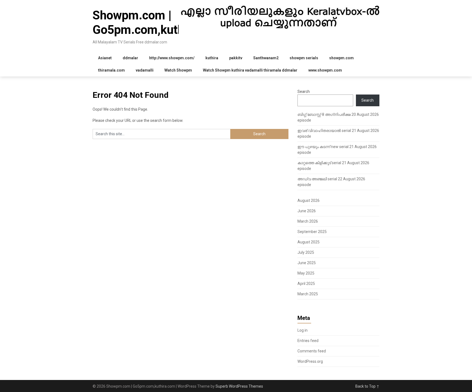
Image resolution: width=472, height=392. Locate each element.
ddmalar (130, 58)
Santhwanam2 (266, 58)
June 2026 (306, 211)
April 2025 (306, 283)
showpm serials (304, 58)
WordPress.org (310, 361)
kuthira (211, 58)
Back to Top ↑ (367, 386)
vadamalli (145, 70)
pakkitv (235, 58)
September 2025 (312, 231)
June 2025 (306, 263)
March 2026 (307, 221)
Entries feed (307, 340)
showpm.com (341, 58)
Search (303, 91)
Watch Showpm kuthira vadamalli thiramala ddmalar (250, 70)
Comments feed (311, 351)
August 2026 (308, 200)
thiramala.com (111, 70)
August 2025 (308, 242)
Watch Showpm (178, 70)
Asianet (105, 58)
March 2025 (307, 294)
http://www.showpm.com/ (171, 58)
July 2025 (305, 252)
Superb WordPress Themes (239, 386)
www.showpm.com (325, 70)
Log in (302, 330)
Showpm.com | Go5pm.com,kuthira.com (158, 22)
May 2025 (305, 273)
